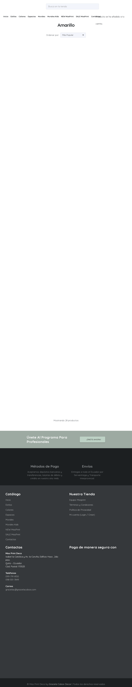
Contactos (11, 539)
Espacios (10, 514)
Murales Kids (12, 524)
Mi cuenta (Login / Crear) (82, 514)
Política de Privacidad (80, 509)
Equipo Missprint (77, 500)
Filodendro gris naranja (96, 326)
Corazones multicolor (35, 326)
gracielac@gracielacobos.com (21, 589)
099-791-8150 (12, 576)
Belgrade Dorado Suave (35, 106)
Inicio (8, 500)
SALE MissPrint (13, 534)
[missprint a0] (8, 6)
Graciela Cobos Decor (60, 684)
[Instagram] (68, 681)
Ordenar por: (52, 35)
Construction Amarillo (96, 253)
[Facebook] (64, 681)
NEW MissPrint (13, 529)
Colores (9, 509)
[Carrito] (97, 9)
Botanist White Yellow (35, 179)
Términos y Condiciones (81, 504)
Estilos (9, 504)
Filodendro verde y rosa (97, 399)
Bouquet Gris (96, 179)
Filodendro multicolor (35, 399)
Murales (10, 519)
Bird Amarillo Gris (97, 106)
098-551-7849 (12, 579)
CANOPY (35, 253)
